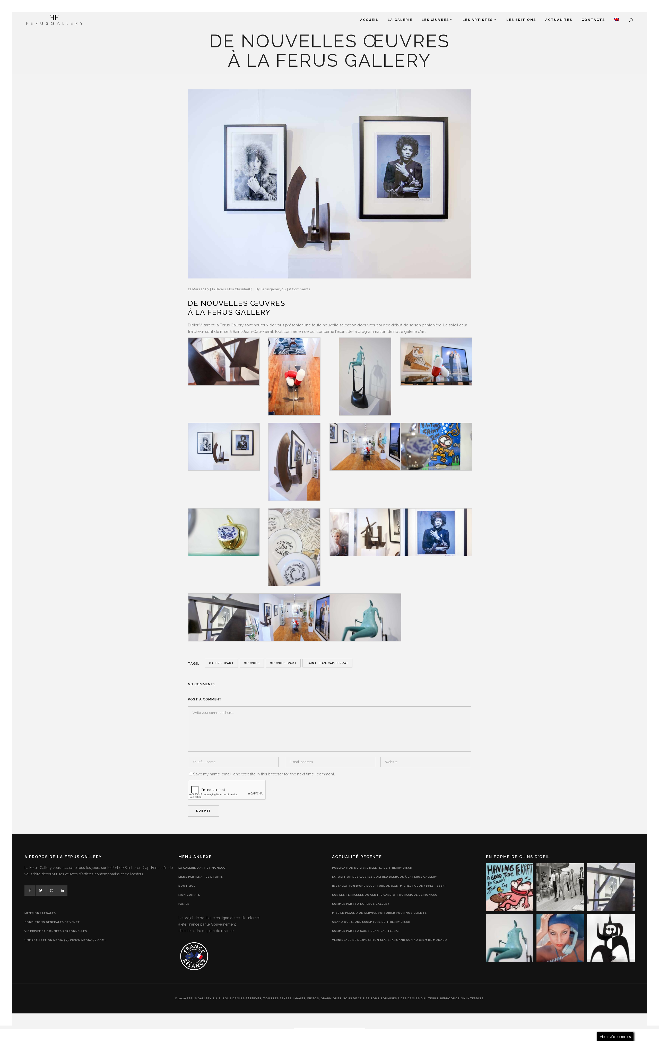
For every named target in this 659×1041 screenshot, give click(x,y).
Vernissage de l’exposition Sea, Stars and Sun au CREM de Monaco (389, 939)
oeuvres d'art (283, 663)
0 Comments (299, 289)
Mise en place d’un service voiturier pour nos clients (379, 912)
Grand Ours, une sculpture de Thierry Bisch (371, 921)
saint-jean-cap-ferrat (327, 663)
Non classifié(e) (239, 289)
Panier (183, 903)
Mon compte (189, 894)
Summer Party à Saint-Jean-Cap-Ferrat (366, 930)
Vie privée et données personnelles (55, 931)
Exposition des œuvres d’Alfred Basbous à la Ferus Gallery (384, 876)
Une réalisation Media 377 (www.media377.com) (65, 940)
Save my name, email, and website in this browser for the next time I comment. (264, 774)
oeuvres (252, 663)
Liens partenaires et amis (200, 876)
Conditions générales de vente (52, 922)
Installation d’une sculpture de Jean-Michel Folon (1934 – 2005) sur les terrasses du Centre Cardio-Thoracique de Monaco (389, 890)
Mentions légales (40, 913)
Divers (221, 289)
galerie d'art (221, 663)
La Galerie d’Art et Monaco (202, 867)
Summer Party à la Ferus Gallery (360, 903)
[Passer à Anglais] (616, 20)
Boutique (186, 885)
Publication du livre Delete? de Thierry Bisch (372, 867)
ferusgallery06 (273, 289)
